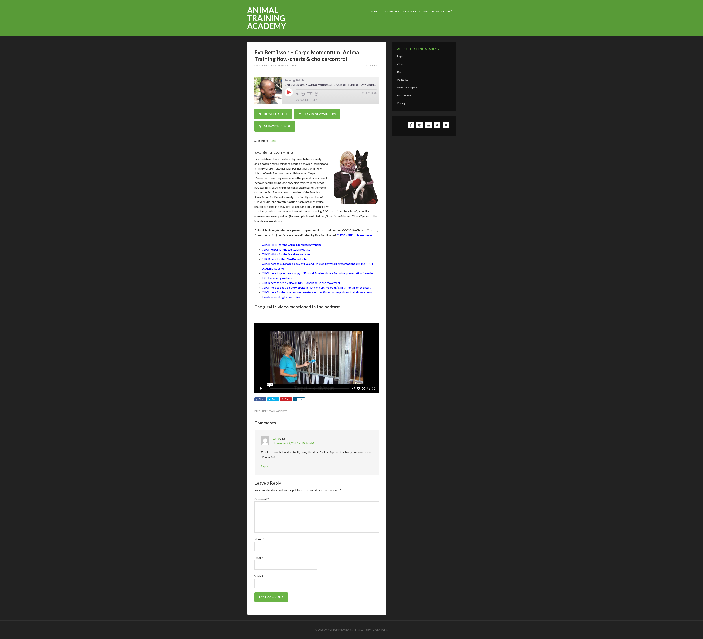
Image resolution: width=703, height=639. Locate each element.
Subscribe (302, 99)
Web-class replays (407, 87)
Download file (276, 114)
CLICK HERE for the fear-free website (286, 254)
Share (316, 99)
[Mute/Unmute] (297, 94)
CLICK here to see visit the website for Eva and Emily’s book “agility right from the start (316, 287)
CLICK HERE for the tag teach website (286, 249)
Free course (404, 95)
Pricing (401, 103)
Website (259, 576)
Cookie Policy (380, 629)
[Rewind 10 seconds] (303, 94)
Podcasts (402, 79)
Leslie (276, 438)
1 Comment (372, 65)
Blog (399, 71)
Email (258, 558)
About (401, 64)
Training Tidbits (278, 411)
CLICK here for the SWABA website (284, 259)
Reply (264, 466)
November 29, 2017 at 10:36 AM (293, 443)
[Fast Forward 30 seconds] (316, 94)
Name (259, 539)
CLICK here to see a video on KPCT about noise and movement (301, 282)
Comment (261, 499)
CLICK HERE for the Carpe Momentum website (291, 244)
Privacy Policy (363, 629)
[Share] (295, 399)
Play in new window (319, 114)
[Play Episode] (289, 92)
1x (309, 94)
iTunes (272, 140)
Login (400, 56)
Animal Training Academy (266, 18)
